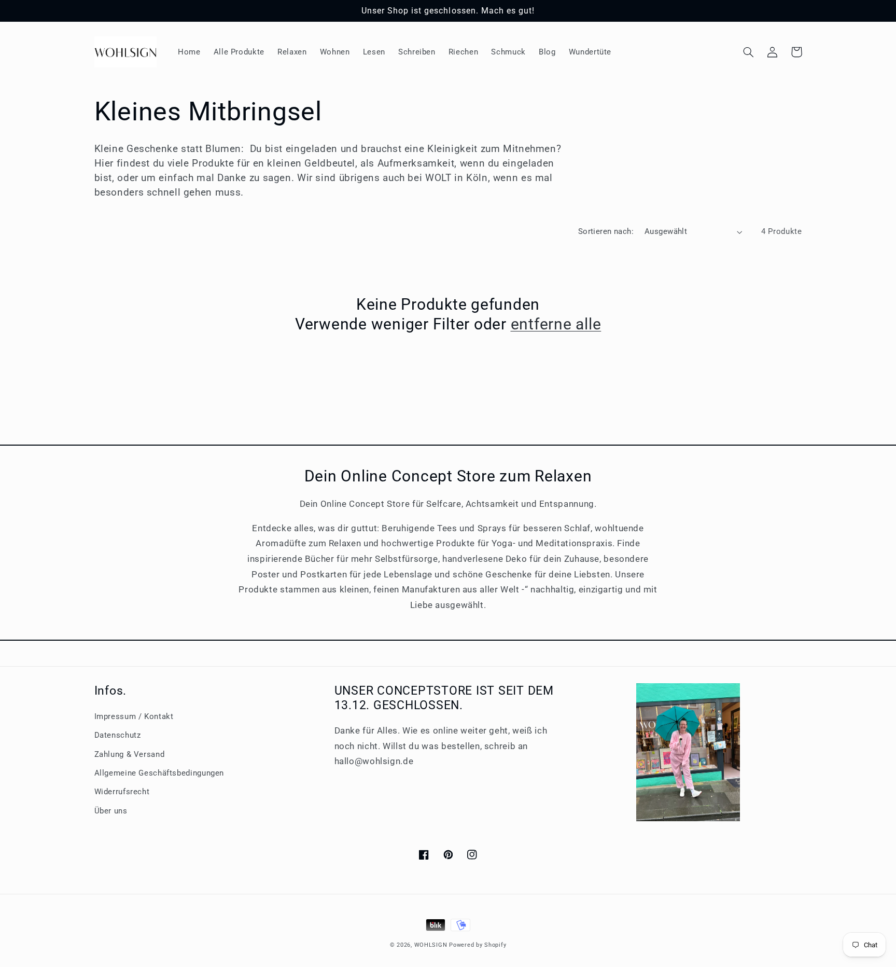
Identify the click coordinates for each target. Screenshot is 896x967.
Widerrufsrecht (122, 791)
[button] (749, 52)
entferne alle (556, 324)
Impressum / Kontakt (134, 716)
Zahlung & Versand (129, 754)
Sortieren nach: (606, 231)
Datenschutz (117, 735)
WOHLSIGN (430, 945)
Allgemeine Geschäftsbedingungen (159, 773)
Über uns (111, 811)
